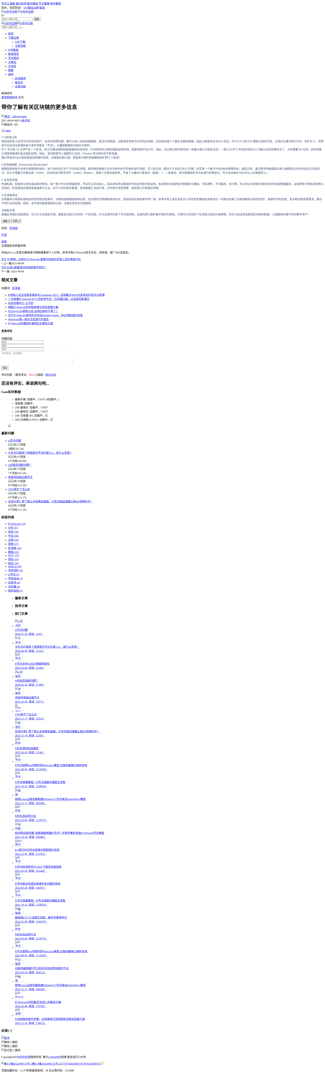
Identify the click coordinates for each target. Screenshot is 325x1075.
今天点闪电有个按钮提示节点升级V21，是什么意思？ (40, 452)
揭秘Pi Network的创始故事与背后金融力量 (33, 307)
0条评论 (25, 120)
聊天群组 (32, 3)
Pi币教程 (13, 50)
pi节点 (13, 574)
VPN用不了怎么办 (19, 489)
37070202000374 (91, 1063)
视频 (13, 544)
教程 (13, 552)
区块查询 (20, 78)
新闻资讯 (13, 54)
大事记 (12, 62)
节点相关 (13, 58)
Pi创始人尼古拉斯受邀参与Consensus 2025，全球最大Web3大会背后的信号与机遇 (56, 295)
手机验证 (15, 578)
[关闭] (5, 1038)
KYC (13, 555)
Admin (23, 116)
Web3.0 (14, 566)
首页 (11, 33)
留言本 (19, 82)
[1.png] (5, 130)
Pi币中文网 (24, 1057)
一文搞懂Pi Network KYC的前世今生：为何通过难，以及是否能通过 (48, 299)
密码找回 (15, 590)
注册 (36, 7)
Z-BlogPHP (54, 1057)
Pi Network (17, 523)
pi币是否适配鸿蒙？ (20, 465)
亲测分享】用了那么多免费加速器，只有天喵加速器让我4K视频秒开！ (50, 501)
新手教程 (55, 3)
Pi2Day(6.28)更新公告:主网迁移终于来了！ (33, 311)
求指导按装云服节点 (20, 477)
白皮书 (14, 582)
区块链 (13, 228)
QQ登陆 (28, 7)
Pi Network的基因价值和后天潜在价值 (30, 323)
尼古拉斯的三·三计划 (20, 303)
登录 (42, 7)
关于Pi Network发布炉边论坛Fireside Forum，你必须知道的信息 (45, 315)
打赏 (4, 234)
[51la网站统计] (102, 1063)
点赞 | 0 (16, 221)
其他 (11, 74)
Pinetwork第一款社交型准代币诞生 (28, 319)
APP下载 (20, 41)
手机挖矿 (15, 570)
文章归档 (20, 86)
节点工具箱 (8, 3)
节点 (13, 535)
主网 (13, 540)
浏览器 (14, 586)
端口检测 (21, 3)
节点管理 (44, 3)
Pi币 (13, 527)
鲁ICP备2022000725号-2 (46, 1063)
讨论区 (12, 66)
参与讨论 (50, 374)
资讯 (13, 531)
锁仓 (13, 563)
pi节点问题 (14, 440)
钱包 (13, 559)
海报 (4, 241)
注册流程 (20, 45)
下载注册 (13, 37)
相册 (11, 70)
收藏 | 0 (6, 221)
